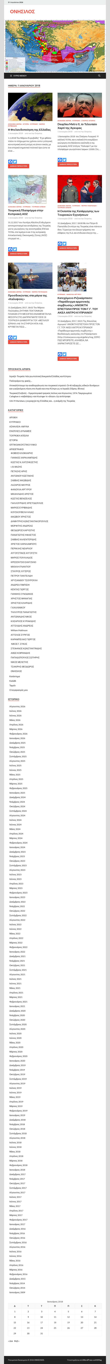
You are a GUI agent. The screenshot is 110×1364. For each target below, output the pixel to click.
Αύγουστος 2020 (17, 1029)
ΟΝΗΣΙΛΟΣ (22, 11)
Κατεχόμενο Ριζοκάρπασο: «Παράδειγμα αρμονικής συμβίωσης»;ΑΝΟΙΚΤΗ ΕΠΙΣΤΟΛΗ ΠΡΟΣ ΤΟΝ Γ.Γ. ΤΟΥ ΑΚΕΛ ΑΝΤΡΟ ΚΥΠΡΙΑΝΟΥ (78, 305)
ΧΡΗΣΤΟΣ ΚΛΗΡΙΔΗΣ (21, 603)
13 (82, 1317)
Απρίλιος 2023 (16, 883)
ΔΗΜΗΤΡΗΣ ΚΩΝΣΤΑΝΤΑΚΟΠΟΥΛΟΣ (29, 521)
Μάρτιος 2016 (15, 1269)
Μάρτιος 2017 (15, 1215)
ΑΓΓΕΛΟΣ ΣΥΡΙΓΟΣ (20, 635)
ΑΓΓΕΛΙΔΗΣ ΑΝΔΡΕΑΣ (22, 625)
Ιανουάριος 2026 (17, 738)
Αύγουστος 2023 (17, 870)
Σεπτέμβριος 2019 (18, 1079)
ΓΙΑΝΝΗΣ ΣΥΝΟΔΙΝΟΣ (22, 594)
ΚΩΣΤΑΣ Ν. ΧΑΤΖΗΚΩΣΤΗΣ (24, 462)
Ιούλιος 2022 (15, 924)
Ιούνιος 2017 (15, 1201)
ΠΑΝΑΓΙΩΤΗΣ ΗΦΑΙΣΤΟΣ (23, 535)
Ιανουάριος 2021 (17, 1006)
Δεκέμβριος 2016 (17, 1228)
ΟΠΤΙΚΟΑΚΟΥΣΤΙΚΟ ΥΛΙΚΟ (23, 444)
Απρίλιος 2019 (16, 1101)
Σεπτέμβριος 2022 (18, 915)
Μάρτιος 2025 (15, 783)
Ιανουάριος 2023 (17, 897)
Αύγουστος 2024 (17, 815)
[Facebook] (10, 160)
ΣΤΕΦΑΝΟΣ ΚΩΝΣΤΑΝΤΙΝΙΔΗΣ (26, 648)
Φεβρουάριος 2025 (18, 788)
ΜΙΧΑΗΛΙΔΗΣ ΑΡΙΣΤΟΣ (22, 494)
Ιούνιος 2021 (15, 983)
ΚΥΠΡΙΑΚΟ (34, 124)
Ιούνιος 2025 (15, 770)
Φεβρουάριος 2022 (18, 947)
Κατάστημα (14, 676)
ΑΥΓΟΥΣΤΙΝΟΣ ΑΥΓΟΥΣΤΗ (24, 553)
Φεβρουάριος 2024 (18, 842)
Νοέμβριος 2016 (17, 1233)
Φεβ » (16, 1341)
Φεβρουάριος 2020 (18, 1056)
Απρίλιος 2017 (16, 1210)
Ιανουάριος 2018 (17, 1169)
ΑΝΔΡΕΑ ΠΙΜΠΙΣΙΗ (20, 585)
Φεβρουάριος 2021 (18, 1001)
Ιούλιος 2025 (15, 765)
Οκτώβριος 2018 (17, 1129)
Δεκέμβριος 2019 (17, 1065)
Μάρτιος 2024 (15, 838)
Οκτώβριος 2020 (17, 1020)
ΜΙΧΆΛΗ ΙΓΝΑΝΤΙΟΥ (21, 566)
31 (41, 1333)
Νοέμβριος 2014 (17, 1283)
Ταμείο (12, 685)
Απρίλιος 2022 (16, 938)
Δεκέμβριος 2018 (17, 1119)
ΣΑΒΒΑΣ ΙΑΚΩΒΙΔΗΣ (21, 480)
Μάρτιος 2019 (15, 1106)
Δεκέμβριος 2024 (17, 797)
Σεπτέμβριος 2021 (18, 970)
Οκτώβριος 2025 (17, 752)
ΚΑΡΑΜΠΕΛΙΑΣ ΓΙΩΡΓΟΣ (23, 639)
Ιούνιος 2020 (15, 1038)
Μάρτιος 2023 (15, 888)
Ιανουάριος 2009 (17, 1292)
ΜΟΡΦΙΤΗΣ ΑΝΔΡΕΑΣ (22, 525)
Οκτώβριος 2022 (17, 911)
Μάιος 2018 (14, 1151)
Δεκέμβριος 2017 (17, 1174)
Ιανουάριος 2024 (17, 847)
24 (41, 1328)
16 (28, 1322)
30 (28, 1333)
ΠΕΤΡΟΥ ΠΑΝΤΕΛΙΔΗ (88, 206)
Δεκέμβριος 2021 (17, 956)
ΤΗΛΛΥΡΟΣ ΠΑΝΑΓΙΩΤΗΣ (24, 612)
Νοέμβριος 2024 (17, 801)
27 (82, 1328)
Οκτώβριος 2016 (17, 1238)
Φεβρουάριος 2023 (18, 892)
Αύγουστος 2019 (17, 1083)
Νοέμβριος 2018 (17, 1124)
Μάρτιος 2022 (15, 942)
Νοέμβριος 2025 (17, 747)
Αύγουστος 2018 (17, 1138)
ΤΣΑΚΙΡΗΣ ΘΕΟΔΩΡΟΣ (22, 666)
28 (95, 1328)
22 (15, 1328)
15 (15, 1322)
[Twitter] (15, 160)
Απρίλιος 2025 (16, 779)
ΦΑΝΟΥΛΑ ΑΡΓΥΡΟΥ (74, 294)
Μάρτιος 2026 (15, 729)
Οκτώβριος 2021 (17, 965)
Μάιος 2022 (14, 933)
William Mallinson (19, 630)
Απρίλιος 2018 (16, 1156)
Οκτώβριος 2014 (17, 1288)
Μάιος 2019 (14, 1097)
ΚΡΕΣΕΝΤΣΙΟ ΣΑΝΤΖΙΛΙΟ (23, 562)
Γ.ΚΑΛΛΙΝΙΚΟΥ (18, 607)
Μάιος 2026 (14, 720)
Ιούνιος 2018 (15, 1147)
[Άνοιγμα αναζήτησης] (99, 76)
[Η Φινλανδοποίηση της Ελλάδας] (30, 107)
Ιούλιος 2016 (15, 1251)
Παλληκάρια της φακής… (20, 381)
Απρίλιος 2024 (16, 833)
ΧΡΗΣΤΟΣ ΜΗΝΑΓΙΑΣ (21, 598)
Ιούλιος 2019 (15, 1088)
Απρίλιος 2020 (16, 1047)
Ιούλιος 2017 (15, 1197)
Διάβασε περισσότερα (17, 165)
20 (82, 1322)
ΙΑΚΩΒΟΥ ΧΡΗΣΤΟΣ (21, 516)
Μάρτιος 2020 (15, 1051)
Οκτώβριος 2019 (17, 1074)
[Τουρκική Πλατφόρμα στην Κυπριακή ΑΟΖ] (30, 189)
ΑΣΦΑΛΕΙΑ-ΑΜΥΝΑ (15, 124)
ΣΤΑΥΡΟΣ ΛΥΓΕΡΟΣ (88, 121)
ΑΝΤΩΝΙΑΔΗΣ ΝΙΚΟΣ (21, 616)
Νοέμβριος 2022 (17, 906)
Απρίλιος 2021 (16, 992)
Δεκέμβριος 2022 (17, 901)
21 (95, 1322)
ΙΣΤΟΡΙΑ (26, 124)
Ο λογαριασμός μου (18, 690)
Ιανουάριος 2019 (17, 1115)
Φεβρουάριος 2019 (18, 1110)
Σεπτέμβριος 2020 (18, 1024)
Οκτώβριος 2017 (17, 1183)
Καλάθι (12, 681)
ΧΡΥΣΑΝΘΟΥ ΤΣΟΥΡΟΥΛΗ (24, 580)
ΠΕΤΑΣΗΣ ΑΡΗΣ (19, 471)
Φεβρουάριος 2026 (18, 733)
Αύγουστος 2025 (17, 761)
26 (68, 1328)
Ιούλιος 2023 (15, 874)
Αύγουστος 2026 (17, 706)
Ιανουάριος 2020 (17, 1060)
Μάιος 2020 (14, 1042)
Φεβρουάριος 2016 (18, 1274)
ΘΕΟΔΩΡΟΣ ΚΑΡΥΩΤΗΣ (23, 530)
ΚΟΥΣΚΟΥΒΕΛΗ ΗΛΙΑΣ (22, 512)
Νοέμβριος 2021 (17, 960)
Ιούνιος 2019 (15, 1092)
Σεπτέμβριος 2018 (18, 1133)
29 (15, 1333)
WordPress (87, 1360)
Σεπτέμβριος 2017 (18, 1188)
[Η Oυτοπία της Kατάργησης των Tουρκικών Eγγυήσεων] (80, 189)
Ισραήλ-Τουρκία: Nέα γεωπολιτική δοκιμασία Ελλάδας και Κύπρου (40, 376)
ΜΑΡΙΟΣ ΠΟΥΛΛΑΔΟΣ (39, 292)
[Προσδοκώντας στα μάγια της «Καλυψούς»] (30, 276)
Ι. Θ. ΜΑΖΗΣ (16, 466)
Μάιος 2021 (14, 988)
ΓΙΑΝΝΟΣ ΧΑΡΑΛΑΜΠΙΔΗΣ (24, 457)
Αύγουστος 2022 (17, 920)
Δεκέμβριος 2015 (17, 1278)
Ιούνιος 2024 (15, 824)
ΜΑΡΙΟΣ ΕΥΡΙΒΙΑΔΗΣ (21, 507)
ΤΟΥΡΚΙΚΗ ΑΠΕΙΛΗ (38, 207)
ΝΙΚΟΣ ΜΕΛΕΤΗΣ (19, 662)
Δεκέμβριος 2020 (17, 1010)
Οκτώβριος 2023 (17, 861)
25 (55, 1328)
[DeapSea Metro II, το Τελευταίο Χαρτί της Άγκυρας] (80, 105)
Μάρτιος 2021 (15, 997)
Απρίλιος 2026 (16, 724)
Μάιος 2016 (14, 1260)
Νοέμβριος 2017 (17, 1179)
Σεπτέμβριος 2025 (18, 756)
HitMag (98, 1360)
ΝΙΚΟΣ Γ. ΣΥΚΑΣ (19, 644)
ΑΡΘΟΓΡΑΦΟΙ (16, 449)
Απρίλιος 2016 (16, 1265)
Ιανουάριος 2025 (17, 792)
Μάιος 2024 (14, 829)
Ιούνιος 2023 (15, 879)
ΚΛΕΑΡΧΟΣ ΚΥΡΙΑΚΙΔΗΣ (23, 621)
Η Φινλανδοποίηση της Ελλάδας (29, 129)
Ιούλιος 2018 (15, 1142)
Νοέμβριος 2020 (17, 1015)
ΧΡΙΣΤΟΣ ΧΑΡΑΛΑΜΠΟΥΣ (24, 544)
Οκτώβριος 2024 (17, 806)
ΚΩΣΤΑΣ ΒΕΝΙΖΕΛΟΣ (21, 498)
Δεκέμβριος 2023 (17, 851)
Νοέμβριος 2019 (17, 1069)
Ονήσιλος (38, 133)
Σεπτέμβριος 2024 (18, 811)
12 (68, 1317)
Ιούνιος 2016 (15, 1256)
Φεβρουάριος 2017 (18, 1219)
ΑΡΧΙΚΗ (13, 417)
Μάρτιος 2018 (15, 1160)
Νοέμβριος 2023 (17, 856)
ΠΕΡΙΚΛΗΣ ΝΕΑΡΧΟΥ (22, 548)
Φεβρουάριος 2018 (18, 1165)
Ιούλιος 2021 (15, 979)
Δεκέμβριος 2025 (17, 742)
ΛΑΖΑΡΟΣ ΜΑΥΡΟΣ (20, 485)
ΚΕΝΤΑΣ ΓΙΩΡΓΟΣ (20, 589)
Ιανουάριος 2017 (17, 1224)
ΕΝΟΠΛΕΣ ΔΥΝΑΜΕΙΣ (20, 431)
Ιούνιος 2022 (15, 929)
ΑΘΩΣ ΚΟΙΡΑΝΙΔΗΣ (20, 653)
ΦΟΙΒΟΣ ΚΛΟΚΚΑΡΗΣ (22, 453)
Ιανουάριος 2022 (17, 951)
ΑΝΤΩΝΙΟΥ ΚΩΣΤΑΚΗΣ (22, 476)
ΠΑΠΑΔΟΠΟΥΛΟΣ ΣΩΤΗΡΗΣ (25, 657)
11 (55, 1317)
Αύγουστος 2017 (17, 1192)
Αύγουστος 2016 (17, 1247)
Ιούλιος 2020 (15, 1033)
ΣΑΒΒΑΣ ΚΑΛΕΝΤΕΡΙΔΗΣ (23, 539)
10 (41, 1317)
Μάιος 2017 (14, 1206)
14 (95, 1317)
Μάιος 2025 (14, 774)
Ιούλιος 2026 (15, 711)
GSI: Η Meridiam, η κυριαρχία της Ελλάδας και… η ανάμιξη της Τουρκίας (42, 401)
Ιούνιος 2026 (15, 715)
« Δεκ (10, 1341)
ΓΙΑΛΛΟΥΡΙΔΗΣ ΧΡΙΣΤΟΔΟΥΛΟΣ (27, 503)
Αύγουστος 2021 (17, 974)
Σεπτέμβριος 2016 (18, 1242)
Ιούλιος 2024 (15, 820)
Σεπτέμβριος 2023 (18, 865)
